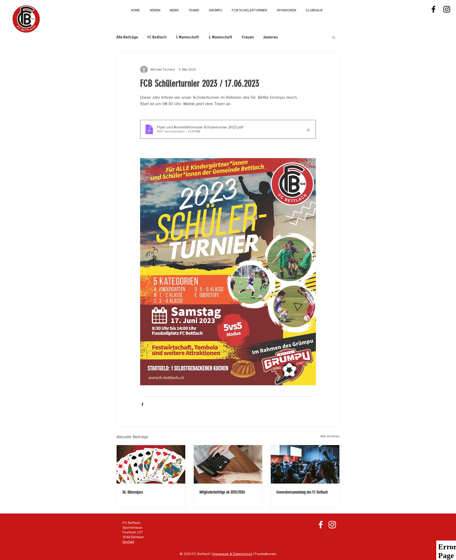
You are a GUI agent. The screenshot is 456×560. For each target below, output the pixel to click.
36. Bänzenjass (132, 492)
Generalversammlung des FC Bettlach (302, 492)
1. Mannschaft (187, 37)
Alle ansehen (330, 436)
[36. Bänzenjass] (151, 464)
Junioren (270, 37)
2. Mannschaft (220, 37)
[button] (333, 37)
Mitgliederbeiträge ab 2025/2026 (222, 492)
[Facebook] (433, 9)
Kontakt (128, 542)
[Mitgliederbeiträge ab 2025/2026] (228, 464)
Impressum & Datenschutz (232, 554)
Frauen (248, 37)
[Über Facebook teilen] (142, 404)
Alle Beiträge (127, 37)
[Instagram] (446, 9)
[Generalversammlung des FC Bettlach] (305, 464)
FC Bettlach (156, 37)
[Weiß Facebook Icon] (321, 525)
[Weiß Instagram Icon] (332, 525)
